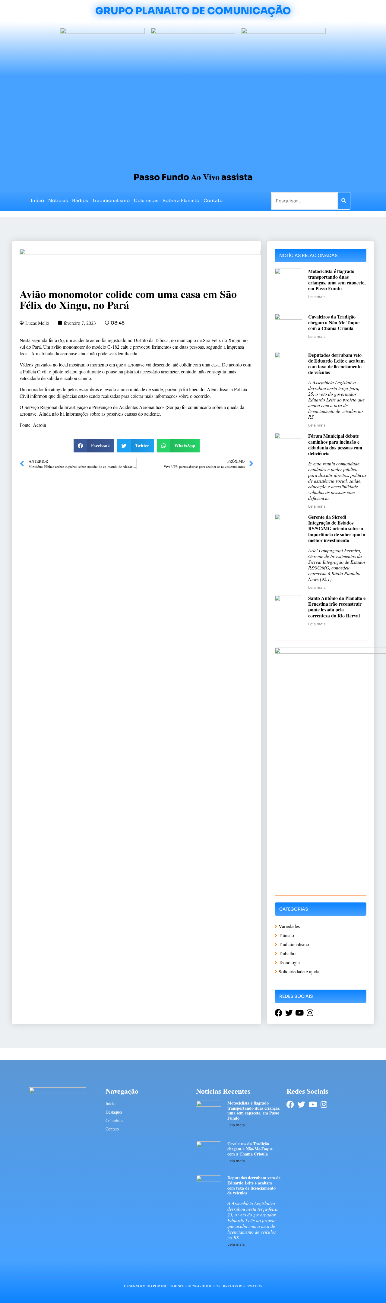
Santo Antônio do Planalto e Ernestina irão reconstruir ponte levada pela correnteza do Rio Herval (336, 606)
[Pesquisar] (344, 200)
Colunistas (146, 200)
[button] (94, 445)
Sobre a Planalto (181, 200)
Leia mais (316, 296)
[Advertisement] (193, 121)
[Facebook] (290, 1104)
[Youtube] (312, 1104)
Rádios (80, 200)
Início (37, 200)
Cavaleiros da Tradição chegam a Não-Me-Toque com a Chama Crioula (333, 322)
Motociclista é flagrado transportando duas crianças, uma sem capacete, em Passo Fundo (336, 280)
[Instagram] (323, 1104)
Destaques (114, 1112)
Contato (213, 200)
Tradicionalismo (111, 200)
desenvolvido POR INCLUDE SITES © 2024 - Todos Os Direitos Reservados (193, 1285)
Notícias (58, 200)
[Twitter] (301, 1104)
